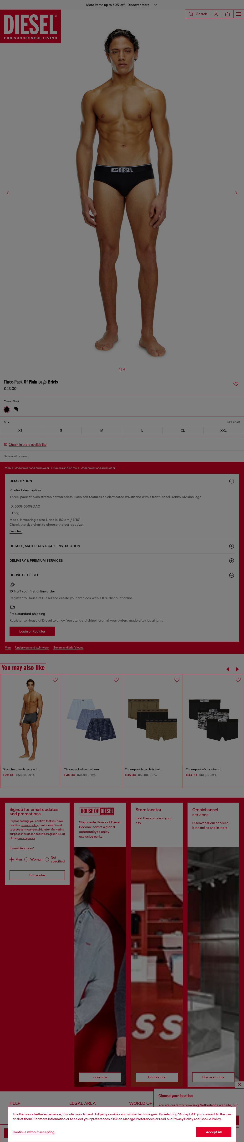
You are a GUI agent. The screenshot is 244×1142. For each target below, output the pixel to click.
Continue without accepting (34, 1132)
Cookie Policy (210, 1119)
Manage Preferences (139, 1119)
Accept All (214, 1132)
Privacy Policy (183, 1119)
